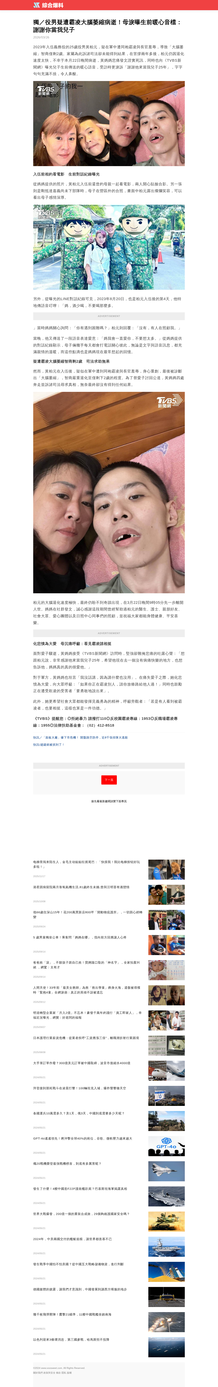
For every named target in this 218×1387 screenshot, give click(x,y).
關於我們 (38, 1372)
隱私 (63, 1372)
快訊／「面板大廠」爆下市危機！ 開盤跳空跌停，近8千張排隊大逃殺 (80, 737)
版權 (69, 1372)
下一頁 (109, 779)
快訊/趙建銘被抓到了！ (49, 744)
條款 (58, 1372)
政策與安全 (49, 1372)
